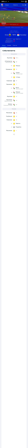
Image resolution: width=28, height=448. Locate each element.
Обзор (3, 45)
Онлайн (9, 45)
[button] (24, 5)
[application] (14, 18)
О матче (15, 45)
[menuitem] (8, 5)
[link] (7, 5)
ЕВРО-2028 (2, 4)
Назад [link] (4, 8)
